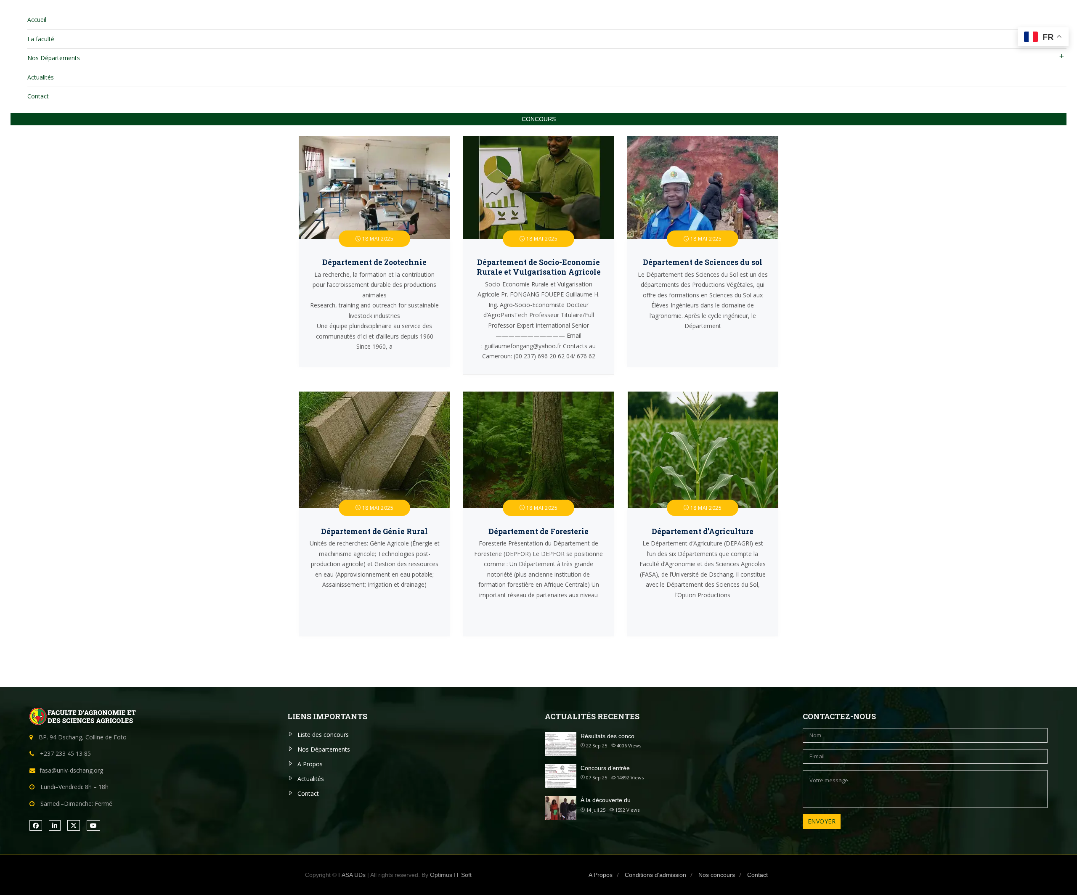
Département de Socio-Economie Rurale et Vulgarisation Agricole (539, 267)
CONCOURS (539, 119)
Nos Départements (53, 58)
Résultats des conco (607, 736)
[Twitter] (73, 825)
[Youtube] (93, 825)
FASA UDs (352, 874)
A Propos (310, 764)
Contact (38, 96)
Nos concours (716, 874)
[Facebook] (35, 825)
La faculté (40, 39)
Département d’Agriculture (702, 531)
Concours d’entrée (605, 768)
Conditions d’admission (655, 874)
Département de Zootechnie (374, 262)
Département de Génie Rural (374, 531)
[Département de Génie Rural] (374, 396)
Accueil (36, 20)
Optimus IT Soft (451, 874)
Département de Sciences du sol (702, 262)
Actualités (40, 77)
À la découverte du (606, 800)
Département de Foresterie (538, 531)
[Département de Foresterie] (538, 396)
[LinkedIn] (55, 825)
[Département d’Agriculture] (702, 396)
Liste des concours (323, 735)
